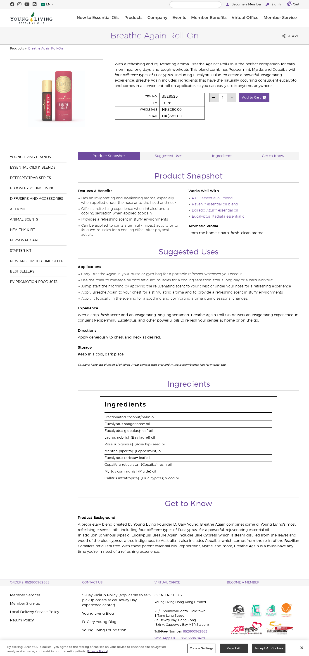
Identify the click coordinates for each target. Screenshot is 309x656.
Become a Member (246, 4)
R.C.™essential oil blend (212, 198)
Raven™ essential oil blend (215, 204)
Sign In (277, 4)
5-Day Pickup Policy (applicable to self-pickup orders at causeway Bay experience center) (116, 600)
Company (157, 18)
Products (133, 18)
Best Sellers (22, 271)
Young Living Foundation (104, 630)
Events (179, 18)
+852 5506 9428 (192, 638)
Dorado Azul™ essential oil (215, 210)
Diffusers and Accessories (36, 198)
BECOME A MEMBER (243, 582)
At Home (18, 209)
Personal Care (25, 240)
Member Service (280, 18)
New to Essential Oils (98, 18)
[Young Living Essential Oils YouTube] (27, 4)
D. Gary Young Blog (99, 622)
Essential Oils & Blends (32, 167)
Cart (294, 4)
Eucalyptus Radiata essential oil (219, 216)
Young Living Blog (98, 613)
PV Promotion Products (33, 282)
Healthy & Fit (22, 230)
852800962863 (195, 631)
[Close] (302, 648)
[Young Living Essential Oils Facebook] (12, 4)
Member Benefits (209, 18)
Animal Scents (24, 219)
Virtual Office (245, 18)
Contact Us (92, 582)
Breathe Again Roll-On (45, 48)
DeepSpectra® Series (30, 178)
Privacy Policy (97, 651)
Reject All (234, 648)
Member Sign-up (25, 603)
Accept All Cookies (269, 648)
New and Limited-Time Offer (37, 261)
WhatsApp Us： (166, 638)
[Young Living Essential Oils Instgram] (19, 4)
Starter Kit (20, 250)
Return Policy (22, 620)
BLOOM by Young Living (32, 188)
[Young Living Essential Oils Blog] (35, 4)
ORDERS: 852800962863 (30, 582)
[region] (154, 648)
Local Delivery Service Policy (34, 612)
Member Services (25, 595)
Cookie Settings (201, 648)
